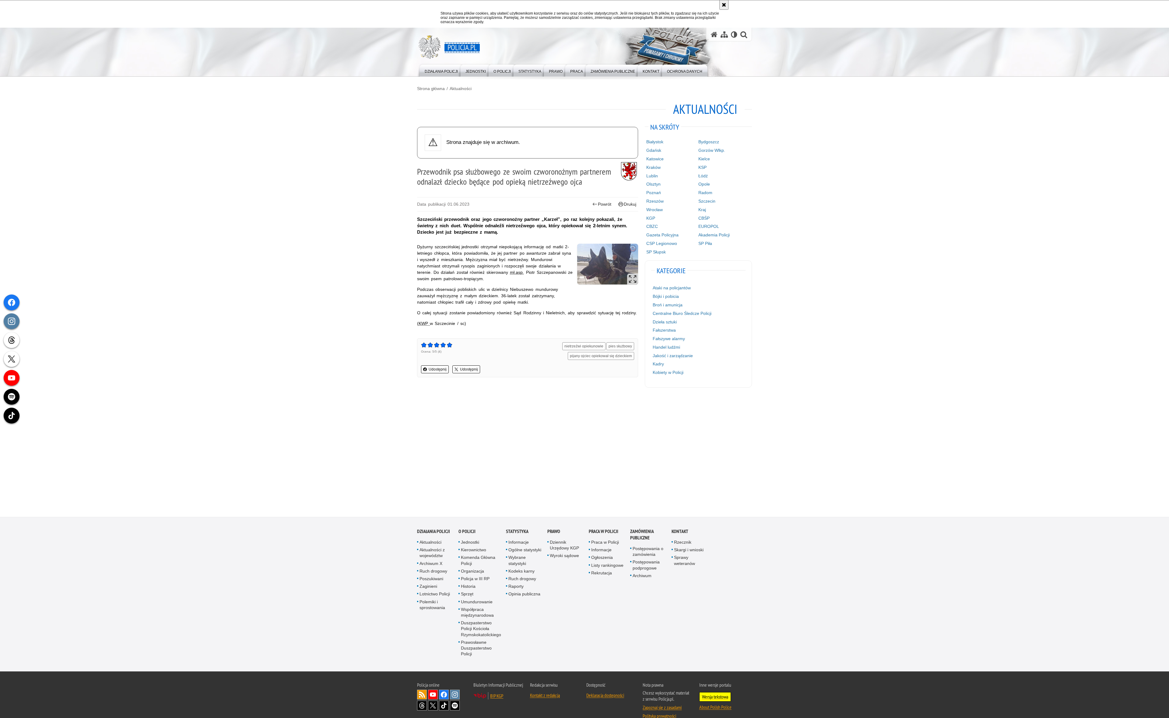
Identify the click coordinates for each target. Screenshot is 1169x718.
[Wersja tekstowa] (734, 34)
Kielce (704, 158)
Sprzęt (467, 593)
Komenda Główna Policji (478, 560)
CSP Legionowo (661, 243)
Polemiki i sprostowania (432, 604)
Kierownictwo (473, 549)
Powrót (604, 204)
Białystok (654, 141)
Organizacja (472, 571)
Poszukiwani (431, 578)
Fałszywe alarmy (669, 338)
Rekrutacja (601, 572)
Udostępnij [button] (438, 369)
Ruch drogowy (433, 571)
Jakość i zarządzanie (673, 355)
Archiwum (642, 575)
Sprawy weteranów (684, 560)
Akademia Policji (714, 234)
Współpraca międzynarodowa (477, 612)
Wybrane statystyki (517, 560)
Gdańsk (653, 150)
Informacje (518, 542)
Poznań (653, 192)
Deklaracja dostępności (605, 695)
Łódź (703, 175)
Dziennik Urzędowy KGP (564, 545)
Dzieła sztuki (665, 321)
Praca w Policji (603, 531)
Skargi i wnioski (689, 549)
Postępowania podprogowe (646, 564)
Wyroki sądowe (564, 555)
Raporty (516, 586)
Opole (704, 184)
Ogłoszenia (602, 557)
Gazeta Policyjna (662, 234)
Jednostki (470, 542)
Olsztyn (653, 184)
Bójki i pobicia (666, 296)
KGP (650, 218)
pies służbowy (620, 346)
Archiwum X (431, 563)
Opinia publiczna (524, 593)
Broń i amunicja (668, 304)
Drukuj (630, 204)
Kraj (702, 209)
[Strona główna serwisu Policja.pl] (714, 34)
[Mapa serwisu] (724, 34)
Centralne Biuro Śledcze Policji (682, 313)
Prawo (553, 531)
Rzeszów (655, 201)
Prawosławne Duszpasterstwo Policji (476, 648)
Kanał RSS (422, 694)
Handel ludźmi (666, 347)
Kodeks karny (521, 571)
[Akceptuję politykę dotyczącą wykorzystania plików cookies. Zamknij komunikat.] (723, 5)
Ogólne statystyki (524, 549)
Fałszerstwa (664, 330)
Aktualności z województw (432, 552)
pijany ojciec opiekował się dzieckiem (601, 356)
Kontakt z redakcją (545, 695)
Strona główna (431, 88)
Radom (705, 192)
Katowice (655, 158)
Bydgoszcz (708, 141)
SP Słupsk (656, 251)
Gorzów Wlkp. (711, 150)
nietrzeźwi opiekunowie (583, 346)
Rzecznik (682, 542)
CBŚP (704, 218)
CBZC (652, 226)
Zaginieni (428, 586)
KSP (702, 167)
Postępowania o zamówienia (648, 551)
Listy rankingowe (607, 565)
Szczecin (706, 201)
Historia (468, 586)
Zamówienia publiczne (642, 534)
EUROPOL (708, 226)
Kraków (653, 167)
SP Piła (705, 243)
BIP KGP (496, 696)
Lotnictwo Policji (435, 593)
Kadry (658, 363)
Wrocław (654, 209)
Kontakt (680, 531)
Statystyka (517, 531)
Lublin (652, 175)
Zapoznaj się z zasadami (662, 707)
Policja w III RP (475, 578)
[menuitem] (441, 70)
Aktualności (461, 88)
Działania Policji (433, 531)
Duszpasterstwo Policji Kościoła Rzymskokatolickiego (481, 628)
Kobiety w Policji (668, 372)
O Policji (467, 531)
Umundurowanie (477, 601)
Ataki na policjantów (672, 287)
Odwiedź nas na (433, 694)
